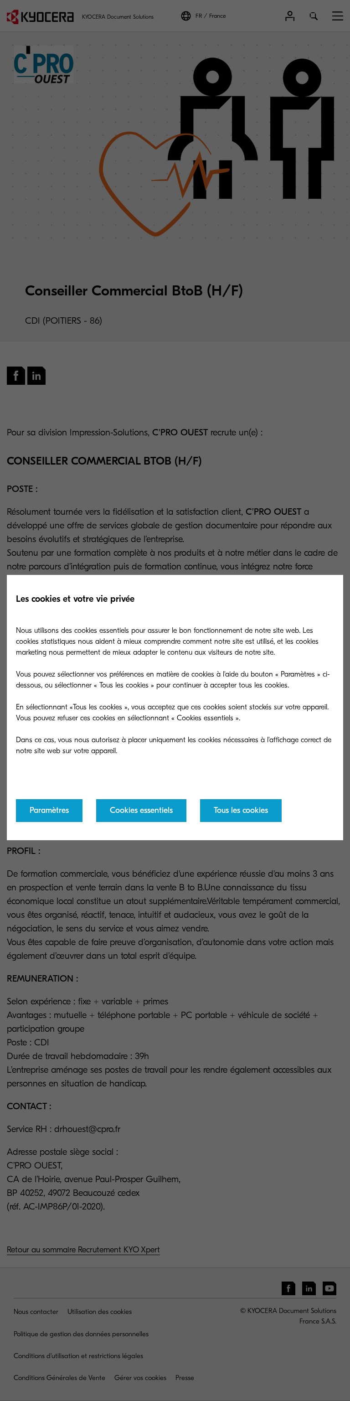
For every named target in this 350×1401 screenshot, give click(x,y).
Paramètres (49, 810)
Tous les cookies (241, 810)
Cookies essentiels (141, 810)
